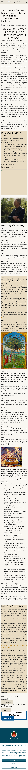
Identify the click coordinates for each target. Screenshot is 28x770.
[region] (14, 756)
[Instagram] (15, 738)
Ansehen (7, 702)
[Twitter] (12, 738)
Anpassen (14, 763)
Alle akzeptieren (14, 760)
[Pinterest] (17, 738)
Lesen (6, 710)
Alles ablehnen (14, 767)
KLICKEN (7, 718)
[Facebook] (10, 738)
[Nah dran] (26, 744)
